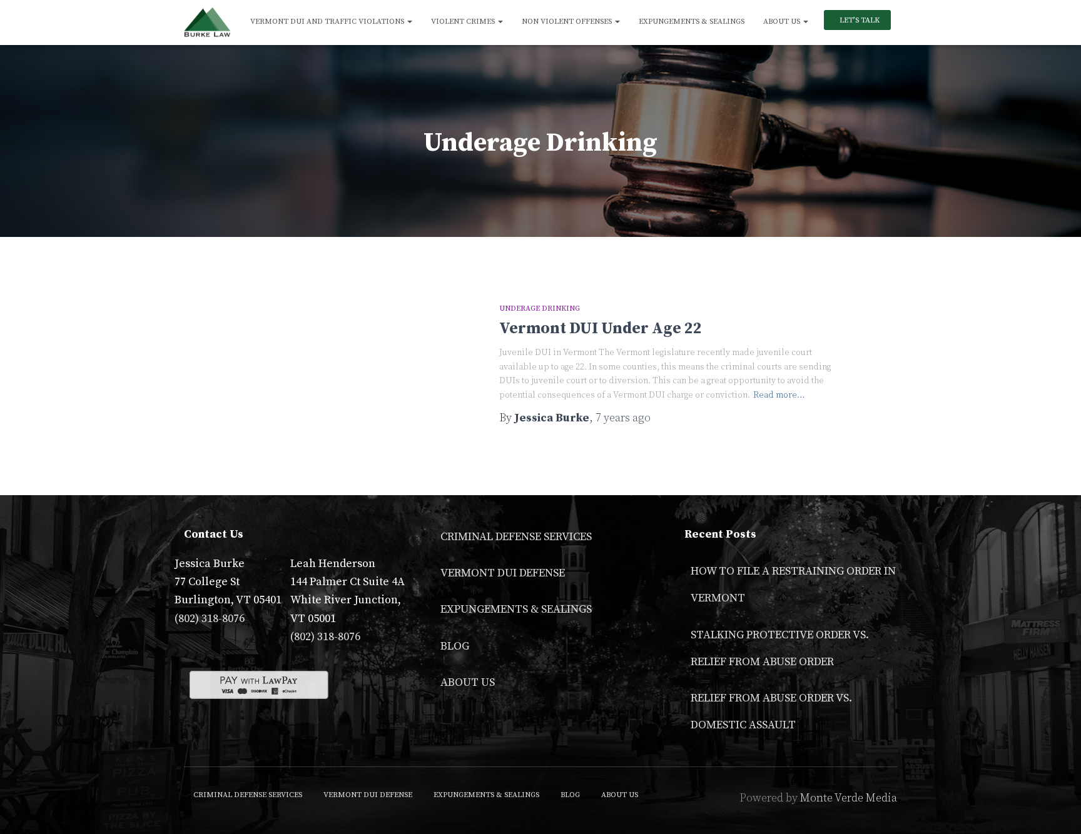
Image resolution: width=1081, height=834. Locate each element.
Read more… (779, 395)
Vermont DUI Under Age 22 (600, 328)
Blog (454, 646)
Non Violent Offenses (568, 21)
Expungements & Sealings (691, 21)
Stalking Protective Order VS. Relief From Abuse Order (780, 648)
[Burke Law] (207, 22)
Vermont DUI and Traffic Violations (328, 21)
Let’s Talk (859, 20)
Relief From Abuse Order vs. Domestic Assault (771, 711)
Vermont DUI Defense (502, 573)
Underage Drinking (539, 308)
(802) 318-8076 (210, 618)
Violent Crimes (464, 21)
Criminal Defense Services (516, 537)
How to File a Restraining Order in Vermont (793, 584)
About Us (782, 21)
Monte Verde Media (848, 798)
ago (623, 418)
